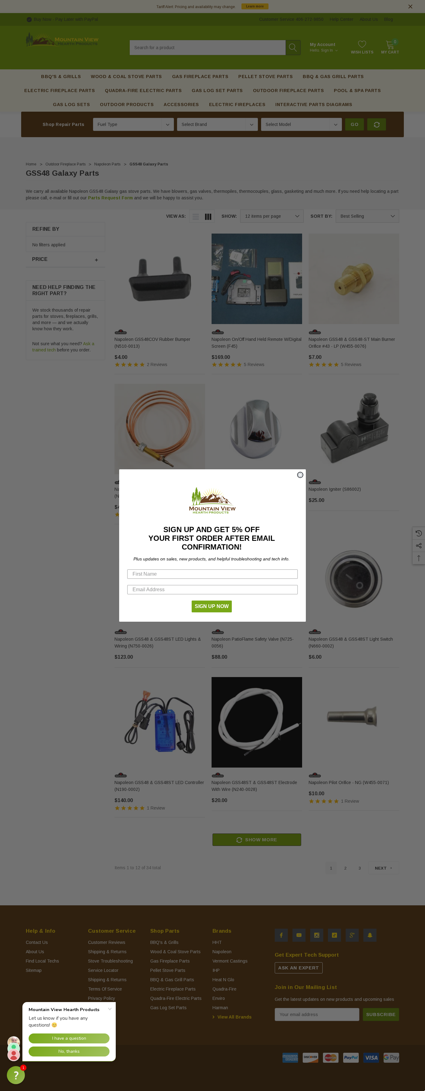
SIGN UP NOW (212, 606)
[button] (16, 1075)
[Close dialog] (300, 475)
